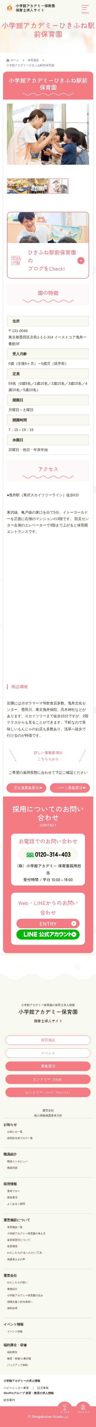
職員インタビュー (17, 1161)
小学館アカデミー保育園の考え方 (26, 1233)
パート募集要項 (69, 788)
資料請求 (12, 1308)
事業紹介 (12, 1289)
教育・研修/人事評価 (19, 1358)
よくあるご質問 (16, 1203)
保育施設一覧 (15, 1227)
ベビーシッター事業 (16, 1387)
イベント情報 (15, 1331)
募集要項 (48, 1066)
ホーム (14, 60)
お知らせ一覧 (15, 1131)
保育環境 (12, 1246)
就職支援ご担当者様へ (20, 1301)
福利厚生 (12, 1352)
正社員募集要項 (26, 788)
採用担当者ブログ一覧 (20, 1138)
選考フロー (13, 1191)
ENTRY (48, 923)
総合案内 (9, 1399)
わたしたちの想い (17, 1282)
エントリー (48, 1079)
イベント (48, 1053)
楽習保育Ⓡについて (18, 1239)
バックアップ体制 (17, 1365)
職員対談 (12, 1167)
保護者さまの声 (16, 1259)
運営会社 (48, 1110)
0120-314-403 (53, 853)
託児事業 (43, 1387)
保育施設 (33, 60)
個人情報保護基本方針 (48, 1115)
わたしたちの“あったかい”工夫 (24, 1252)
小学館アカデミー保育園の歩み (25, 1295)
